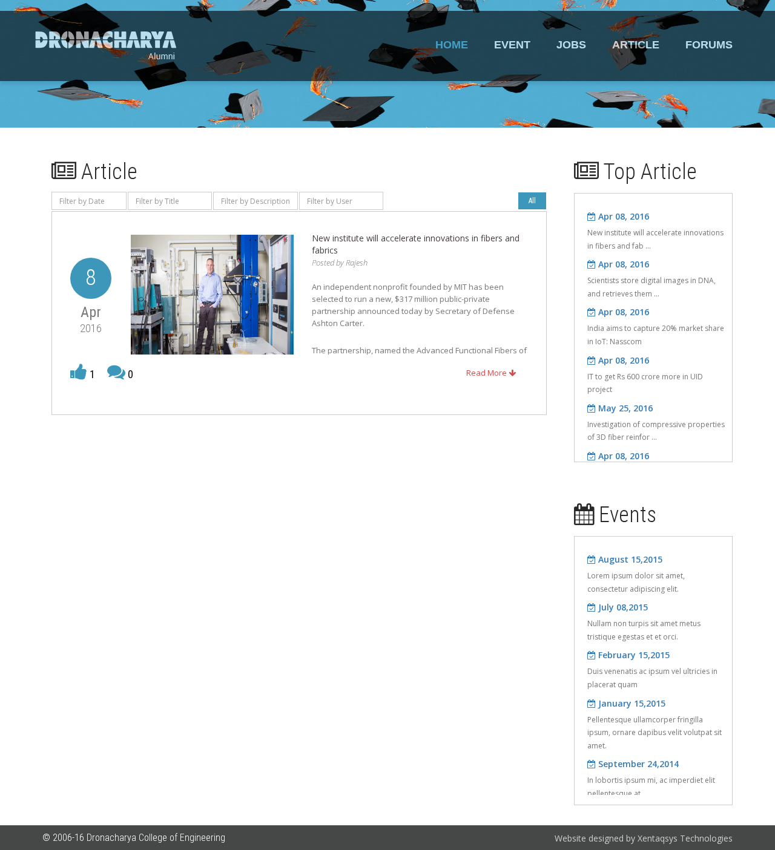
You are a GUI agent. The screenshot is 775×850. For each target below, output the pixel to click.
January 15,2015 (630, 703)
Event (512, 45)
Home (451, 45)
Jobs (571, 45)
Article (635, 45)
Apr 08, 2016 (622, 216)
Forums (709, 45)
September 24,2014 (637, 764)
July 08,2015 (622, 607)
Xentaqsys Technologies (685, 838)
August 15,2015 (629, 559)
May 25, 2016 (624, 408)
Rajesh (357, 262)
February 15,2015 (633, 655)
